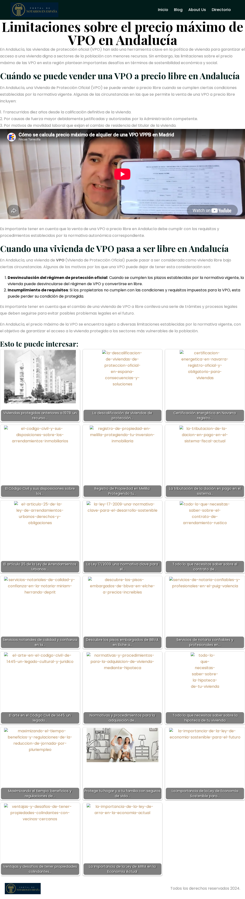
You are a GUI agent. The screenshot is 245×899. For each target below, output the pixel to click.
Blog (178, 9)
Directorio (221, 9)
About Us (197, 9)
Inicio (163, 9)
